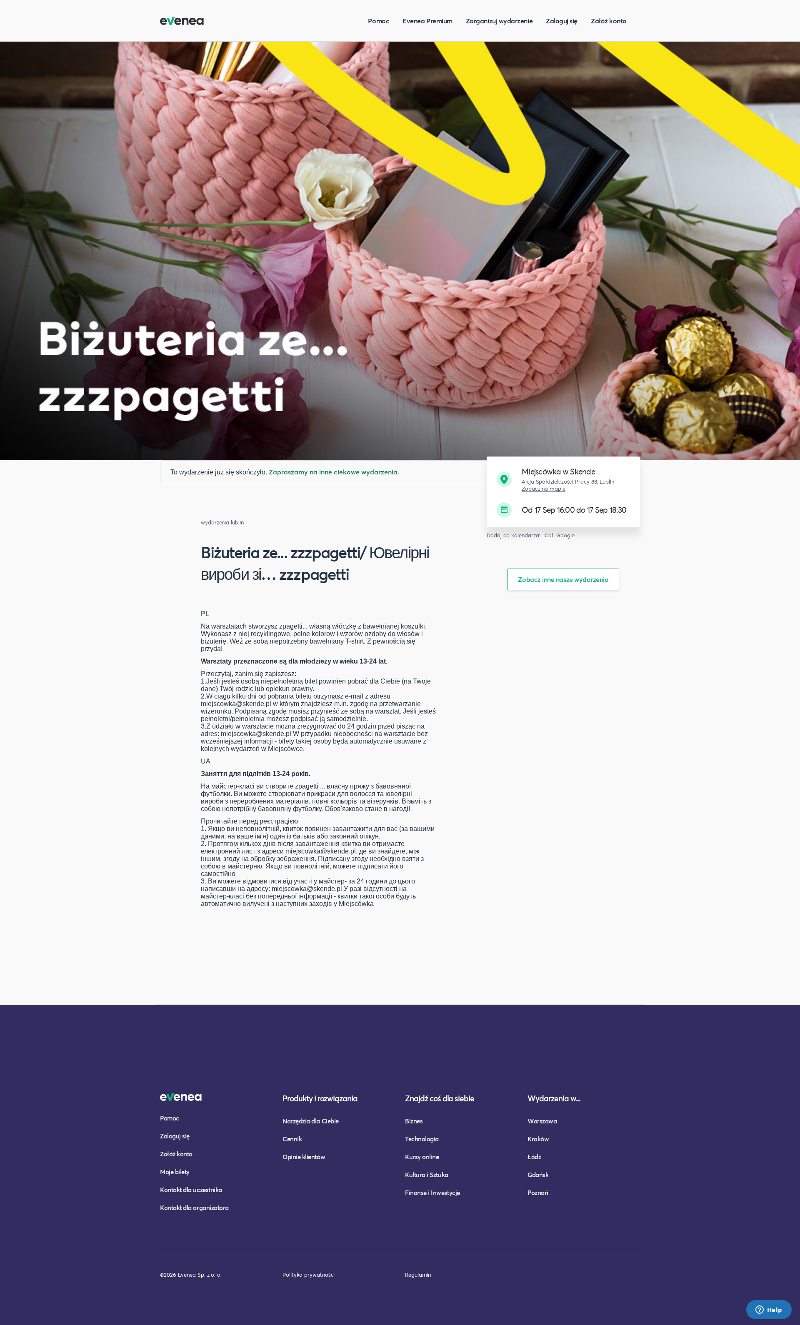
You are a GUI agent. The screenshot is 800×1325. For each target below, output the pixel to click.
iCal (548, 535)
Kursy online (422, 1157)
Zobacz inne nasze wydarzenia (563, 579)
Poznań (538, 1192)
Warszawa (542, 1121)
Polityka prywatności (308, 1274)
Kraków (538, 1139)
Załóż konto (609, 20)
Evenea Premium (427, 20)
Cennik (292, 1139)
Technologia (422, 1139)
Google (565, 535)
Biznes (413, 1121)
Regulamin (418, 1274)
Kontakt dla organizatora (194, 1207)
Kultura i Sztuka (426, 1174)
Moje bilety (175, 1172)
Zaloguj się (562, 20)
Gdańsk (538, 1174)
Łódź (534, 1157)
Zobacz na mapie (543, 489)
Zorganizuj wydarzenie (499, 20)
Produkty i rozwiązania (320, 1098)
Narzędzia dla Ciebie (310, 1121)
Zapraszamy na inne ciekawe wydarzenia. (334, 471)
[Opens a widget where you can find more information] (769, 1310)
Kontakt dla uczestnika (191, 1189)
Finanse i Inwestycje (432, 1192)
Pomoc (378, 20)
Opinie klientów (303, 1157)
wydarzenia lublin (222, 522)
